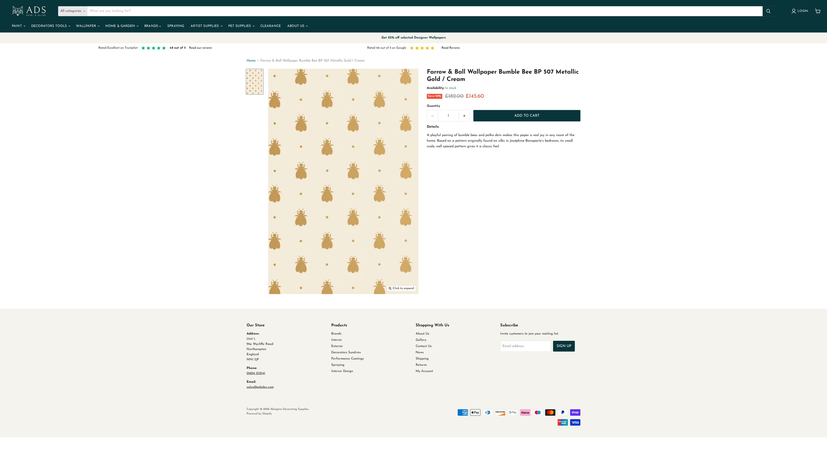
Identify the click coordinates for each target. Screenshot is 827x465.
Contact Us (424, 346)
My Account (424, 371)
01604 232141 (256, 373)
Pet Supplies (240, 26)
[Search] (768, 11)
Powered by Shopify (259, 413)
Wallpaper (86, 26)
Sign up (564, 346)
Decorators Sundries (346, 352)
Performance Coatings (347, 358)
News (420, 352)
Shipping (422, 358)
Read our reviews (200, 48)
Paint (17, 26)
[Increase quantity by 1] (464, 116)
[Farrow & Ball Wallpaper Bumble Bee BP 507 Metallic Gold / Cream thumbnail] (254, 81)
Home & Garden (120, 26)
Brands (151, 26)
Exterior (337, 346)
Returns (421, 365)
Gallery (421, 340)
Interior (336, 340)
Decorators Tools (49, 26)
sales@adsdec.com (260, 387)
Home (251, 60)
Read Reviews (450, 48)
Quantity (433, 106)
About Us (296, 26)
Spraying (175, 26)
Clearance (270, 26)
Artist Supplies (205, 26)
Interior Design (342, 371)
